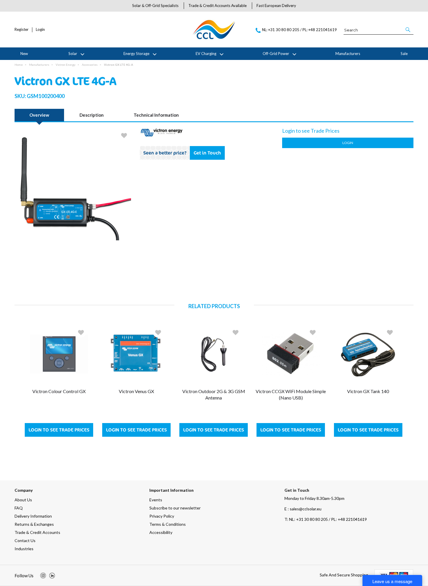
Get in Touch (207, 153)
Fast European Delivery (276, 5)
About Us (23, 499)
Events (155, 499)
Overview (39, 115)
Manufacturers (347, 53)
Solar (72, 53)
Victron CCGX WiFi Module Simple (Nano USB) (291, 394)
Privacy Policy (161, 516)
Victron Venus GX (136, 391)
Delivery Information (33, 516)
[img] (43, 575)
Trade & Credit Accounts (37, 532)
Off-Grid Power (276, 53)
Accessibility (160, 532)
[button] (408, 29)
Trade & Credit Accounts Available (217, 5)
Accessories (90, 64)
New (24, 53)
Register (22, 29)
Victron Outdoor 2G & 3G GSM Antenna (213, 394)
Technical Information (156, 115)
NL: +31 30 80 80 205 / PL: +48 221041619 (325, 519)
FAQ (19, 507)
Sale (404, 53)
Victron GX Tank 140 (368, 391)
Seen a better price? (165, 153)
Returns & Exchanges (34, 524)
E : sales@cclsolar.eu (302, 508)
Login (40, 29)
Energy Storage (136, 53)
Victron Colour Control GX (59, 391)
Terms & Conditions (167, 524)
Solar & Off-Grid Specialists (155, 5)
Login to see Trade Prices (59, 430)
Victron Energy (65, 64)
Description (91, 115)
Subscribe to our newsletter (175, 507)
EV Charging (206, 53)
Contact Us (25, 540)
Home (19, 64)
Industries (24, 548)
